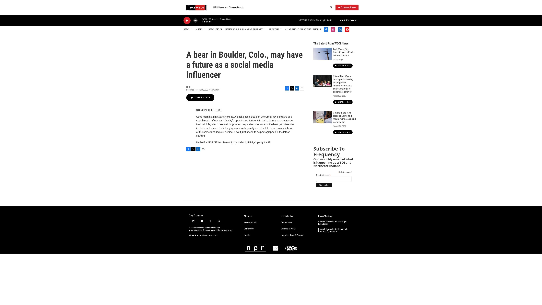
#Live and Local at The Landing (303, 29)
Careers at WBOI (288, 229)
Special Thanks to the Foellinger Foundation (332, 223)
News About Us (250, 222)
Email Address (323, 175)
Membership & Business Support (244, 29)
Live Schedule (287, 216)
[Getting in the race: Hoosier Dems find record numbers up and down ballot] (322, 117)
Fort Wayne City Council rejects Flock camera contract (343, 52)
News (186, 29)
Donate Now (348, 7)
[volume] (195, 20)
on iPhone (203, 235)
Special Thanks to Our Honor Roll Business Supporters (332, 230)
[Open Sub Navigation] (192, 29)
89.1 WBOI (228, 230)
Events (247, 235)
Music (199, 29)
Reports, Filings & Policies (292, 235)
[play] (187, 20)
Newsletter (215, 29)
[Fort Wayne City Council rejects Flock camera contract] (322, 54)
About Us (274, 29)
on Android (213, 235)
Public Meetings (325, 216)
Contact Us (249, 229)
